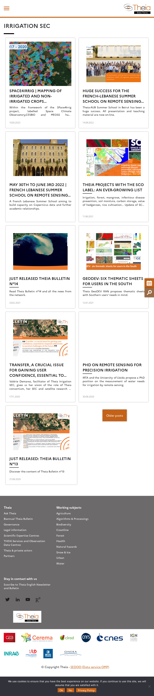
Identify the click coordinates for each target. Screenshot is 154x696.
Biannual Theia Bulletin (18, 519)
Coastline (62, 530)
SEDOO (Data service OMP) (89, 667)
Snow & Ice (63, 552)
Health (60, 541)
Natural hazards (66, 546)
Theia (8, 507)
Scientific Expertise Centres (21, 535)
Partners (9, 556)
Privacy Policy (86, 690)
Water (60, 563)
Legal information (15, 530)
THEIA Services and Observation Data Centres (24, 543)
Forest (60, 535)
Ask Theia (10, 513)
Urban (60, 558)
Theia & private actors (18, 550)
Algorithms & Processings (72, 519)
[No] (149, 686)
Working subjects (68, 507)
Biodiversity (63, 524)
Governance (11, 524)
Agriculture (63, 513)
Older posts (114, 415)
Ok (61, 690)
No (70, 690)
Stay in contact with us (20, 579)
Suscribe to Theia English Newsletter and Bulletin (27, 586)
